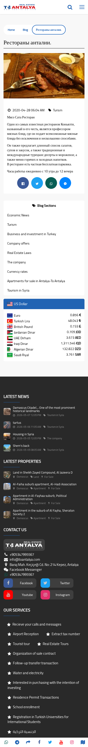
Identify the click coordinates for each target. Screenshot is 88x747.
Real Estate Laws (19, 253)
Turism (12, 225)
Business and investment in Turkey (31, 234)
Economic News (18, 215)
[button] (7, 76)
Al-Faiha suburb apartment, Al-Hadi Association (45, 484)
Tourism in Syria (18, 290)
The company (16, 262)
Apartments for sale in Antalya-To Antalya (36, 281)
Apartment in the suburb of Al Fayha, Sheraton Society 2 (43, 512)
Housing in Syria (23, 434)
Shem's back (21, 445)
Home (11, 29)
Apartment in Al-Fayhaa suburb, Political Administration (40, 497)
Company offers (18, 243)
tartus (17, 422)
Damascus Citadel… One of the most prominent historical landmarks (44, 409)
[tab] (44, 205)
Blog (25, 29)
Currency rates (17, 271)
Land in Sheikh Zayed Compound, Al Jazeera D (43, 472)
